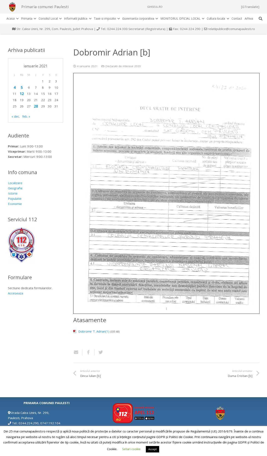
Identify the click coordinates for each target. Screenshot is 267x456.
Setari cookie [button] (131, 449)
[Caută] (260, 18)
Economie (15, 204)
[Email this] (77, 352)
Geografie (15, 188)
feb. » (26, 116)
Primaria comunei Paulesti (45, 6)
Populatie (14, 198)
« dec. (15, 116)
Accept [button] (152, 449)
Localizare (15, 183)
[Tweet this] (99, 352)
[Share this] (88, 352)
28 (36, 106)
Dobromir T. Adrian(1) (93, 331)
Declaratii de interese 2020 (123, 66)
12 (22, 93)
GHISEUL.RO (154, 7)
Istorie (13, 193)
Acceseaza (15, 293)
